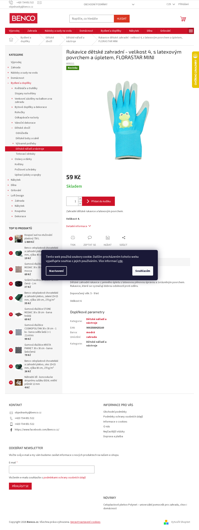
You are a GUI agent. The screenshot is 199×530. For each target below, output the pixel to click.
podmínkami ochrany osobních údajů (65, 478)
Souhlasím (142, 271)
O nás (106, 427)
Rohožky (20, 112)
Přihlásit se (20, 486)
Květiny (19, 164)
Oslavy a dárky (23, 159)
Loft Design (17, 196)
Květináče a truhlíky (26, 88)
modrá (90, 332)
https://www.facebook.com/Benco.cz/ (37, 430)
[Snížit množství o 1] (80, 203)
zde (120, 261)
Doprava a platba (113, 436)
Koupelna (20, 211)
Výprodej (16, 62)
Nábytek (16, 180)
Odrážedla (22, 133)
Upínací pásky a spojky (28, 175)
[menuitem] (14, 31)
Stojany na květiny (25, 93)
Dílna (13, 185)
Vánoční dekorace (25, 123)
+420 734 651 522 (24, 418)
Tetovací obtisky (25, 154)
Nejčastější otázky (114, 432)
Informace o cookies (115, 422)
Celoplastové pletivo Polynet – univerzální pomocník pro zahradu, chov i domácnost (145, 506)
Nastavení (56, 271)
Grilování (16, 190)
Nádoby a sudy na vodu (24, 73)
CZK (169, 4)
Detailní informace (76, 226)
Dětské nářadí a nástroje (30, 149)
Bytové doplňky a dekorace (31, 107)
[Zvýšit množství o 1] (80, 199)
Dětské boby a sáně (27, 138)
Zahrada (15, 67)
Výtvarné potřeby (26, 144)
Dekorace (20, 216)
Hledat (122, 18)
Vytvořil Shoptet (180, 522)
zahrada (91, 337)
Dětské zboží (22, 128)
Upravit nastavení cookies (85, 522)
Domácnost (17, 78)
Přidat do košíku (101, 201)
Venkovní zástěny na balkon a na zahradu (33, 100)
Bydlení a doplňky (21, 83)
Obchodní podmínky (95, 4)
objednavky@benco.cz (28, 413)
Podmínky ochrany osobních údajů (123, 417)
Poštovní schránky (25, 170)
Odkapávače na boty (27, 118)
